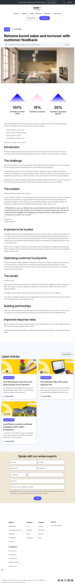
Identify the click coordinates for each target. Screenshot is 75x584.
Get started (45, 18)
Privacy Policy (33, 491)
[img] (65, 45)
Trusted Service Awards (15, 530)
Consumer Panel (13, 566)
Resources (38, 13)
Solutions (24, 13)
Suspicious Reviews (14, 562)
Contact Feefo (57, 13)
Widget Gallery (12, 526)
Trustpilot (40, 526)
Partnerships (29, 537)
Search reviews (51, 2)
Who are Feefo (12, 551)
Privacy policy (10, 582)
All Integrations (12, 537)
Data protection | (31, 580)
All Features (12, 534)
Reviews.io (41, 534)
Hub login (69, 2)
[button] (6, 44)
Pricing (32, 13)
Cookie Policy (17, 582)
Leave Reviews (12, 554)
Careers (28, 534)
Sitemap (23, 582)
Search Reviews (13, 558)
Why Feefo (47, 13)
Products (16, 13)
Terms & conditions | (22, 580)
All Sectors (11, 541)
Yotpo (39, 537)
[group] (37, 44)
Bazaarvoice (41, 530)
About (28, 526)
